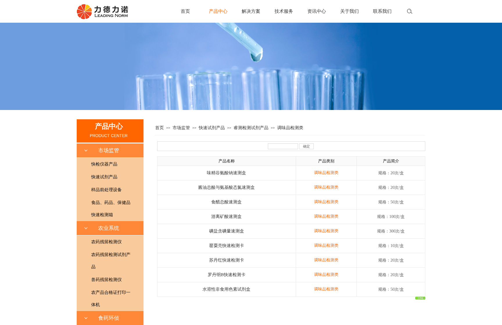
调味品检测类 (290, 127)
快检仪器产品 (104, 164)
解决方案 (251, 11)
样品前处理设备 (106, 189)
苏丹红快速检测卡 (226, 260)
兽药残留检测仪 (106, 279)
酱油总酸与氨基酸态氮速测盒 (226, 187)
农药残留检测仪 (106, 241)
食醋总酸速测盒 (226, 202)
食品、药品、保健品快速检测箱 (110, 208)
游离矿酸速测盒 (226, 216)
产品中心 (218, 11)
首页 (185, 11)
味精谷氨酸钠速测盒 (226, 173)
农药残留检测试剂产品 (110, 260)
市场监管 (181, 127)
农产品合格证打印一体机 (110, 298)
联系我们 (382, 11)
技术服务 (284, 11)
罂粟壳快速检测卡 (226, 245)
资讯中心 (316, 11)
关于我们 (349, 11)
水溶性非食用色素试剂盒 (226, 289)
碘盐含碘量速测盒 (226, 231)
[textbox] (399, 10)
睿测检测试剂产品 (251, 127)
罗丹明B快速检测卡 (226, 274)
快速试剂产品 (212, 127)
